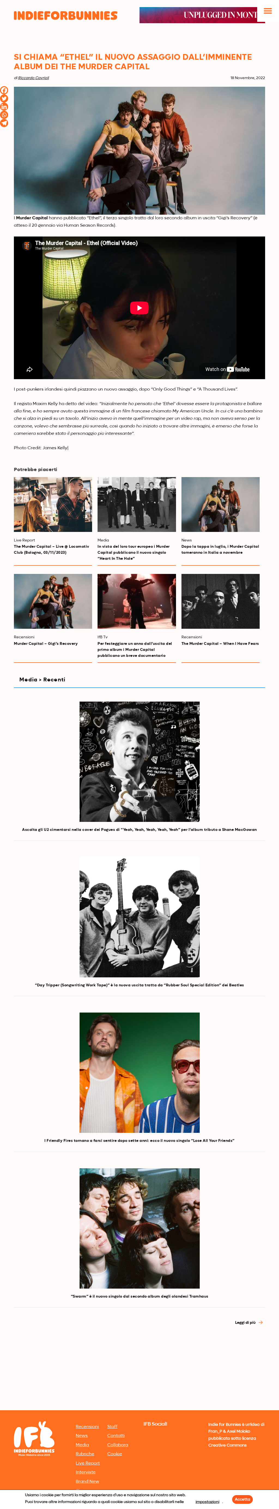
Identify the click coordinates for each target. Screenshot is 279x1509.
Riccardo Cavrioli (33, 78)
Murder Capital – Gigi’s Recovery (46, 644)
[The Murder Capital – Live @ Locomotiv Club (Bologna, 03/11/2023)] (53, 504)
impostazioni (207, 1502)
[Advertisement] (139, 1368)
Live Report (88, 1463)
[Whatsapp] (4, 115)
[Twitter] (4, 98)
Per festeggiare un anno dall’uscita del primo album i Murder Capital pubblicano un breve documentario (135, 650)
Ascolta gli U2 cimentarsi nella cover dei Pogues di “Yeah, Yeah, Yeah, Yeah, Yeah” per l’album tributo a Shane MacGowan (139, 830)
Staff (112, 1427)
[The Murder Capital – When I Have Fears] (220, 601)
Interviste (86, 1472)
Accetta (242, 1499)
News (82, 1436)
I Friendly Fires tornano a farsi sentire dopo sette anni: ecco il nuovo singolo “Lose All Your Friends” (139, 1141)
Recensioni (87, 1427)
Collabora (117, 1445)
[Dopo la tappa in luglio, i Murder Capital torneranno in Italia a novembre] (220, 504)
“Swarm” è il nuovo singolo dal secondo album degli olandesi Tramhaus (139, 1296)
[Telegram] (4, 123)
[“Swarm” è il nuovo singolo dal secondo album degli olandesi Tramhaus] (140, 1228)
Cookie (114, 1454)
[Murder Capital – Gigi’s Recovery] (53, 601)
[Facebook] (4, 90)
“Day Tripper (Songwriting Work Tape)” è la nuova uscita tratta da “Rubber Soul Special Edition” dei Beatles (139, 985)
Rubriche (85, 1454)
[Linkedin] (4, 107)
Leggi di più (245, 1323)
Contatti (116, 1436)
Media (82, 1445)
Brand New (87, 1482)
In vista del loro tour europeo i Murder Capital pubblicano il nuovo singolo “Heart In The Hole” (134, 553)
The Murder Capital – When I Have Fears (220, 644)
